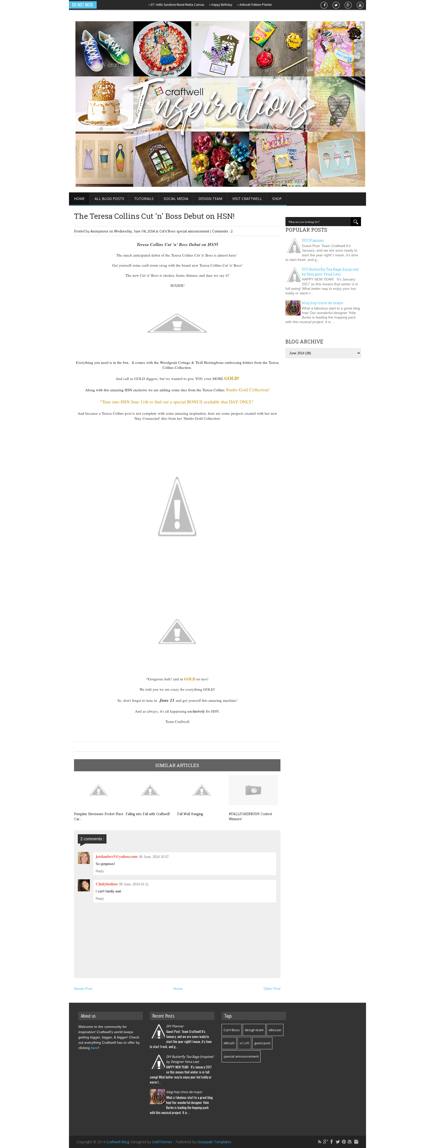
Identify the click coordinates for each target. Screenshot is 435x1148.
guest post (262, 1043)
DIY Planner (313, 240)
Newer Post (83, 989)
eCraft (244, 1043)
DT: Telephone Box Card (276, 5)
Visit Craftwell (247, 198)
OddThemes (162, 1141)
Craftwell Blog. (118, 1141)
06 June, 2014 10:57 (154, 857)
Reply (100, 871)
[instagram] (355, 1141)
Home (79, 198)
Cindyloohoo (107, 884)
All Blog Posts (109, 198)
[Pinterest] (343, 1141)
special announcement (193, 231)
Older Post (272, 989)
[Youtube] (349, 1141)
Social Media (176, 198)
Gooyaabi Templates (214, 1141)
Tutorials (144, 198)
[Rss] (319, 1141)
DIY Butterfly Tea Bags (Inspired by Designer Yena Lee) (330, 271)
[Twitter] (337, 1141)
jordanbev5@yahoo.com (116, 856)
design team (254, 1030)
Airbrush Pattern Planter (237, 5)
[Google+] (325, 1141)
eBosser (275, 1030)
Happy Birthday (203, 5)
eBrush (229, 1043)
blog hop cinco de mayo (322, 302)
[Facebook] (331, 1141)
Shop (277, 198)
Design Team (210, 198)
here (94, 1048)
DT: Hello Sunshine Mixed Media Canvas (159, 5)
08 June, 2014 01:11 (134, 884)
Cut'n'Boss (167, 231)
